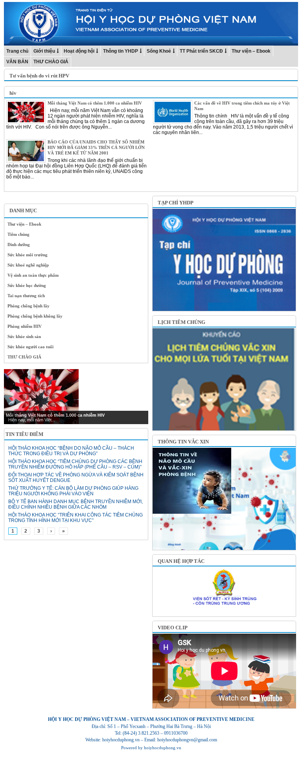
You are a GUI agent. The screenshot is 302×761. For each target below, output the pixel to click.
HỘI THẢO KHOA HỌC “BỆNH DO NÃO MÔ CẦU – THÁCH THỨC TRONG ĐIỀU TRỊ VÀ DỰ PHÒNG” (71, 450)
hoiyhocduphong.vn (162, 747)
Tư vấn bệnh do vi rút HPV (39, 76)
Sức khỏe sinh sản (24, 336)
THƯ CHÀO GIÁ (50, 61)
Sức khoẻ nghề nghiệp (28, 265)
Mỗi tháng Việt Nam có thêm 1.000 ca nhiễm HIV (95, 103)
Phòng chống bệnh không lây (35, 316)
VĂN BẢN (17, 61)
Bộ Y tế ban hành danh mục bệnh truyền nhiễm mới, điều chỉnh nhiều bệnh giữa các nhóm (75, 504)
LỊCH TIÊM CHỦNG (181, 322)
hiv (13, 93)
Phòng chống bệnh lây (28, 305)
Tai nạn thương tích (26, 295)
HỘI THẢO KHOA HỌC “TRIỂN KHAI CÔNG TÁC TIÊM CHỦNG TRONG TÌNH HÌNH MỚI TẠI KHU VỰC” (75, 517)
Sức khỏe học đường (26, 285)
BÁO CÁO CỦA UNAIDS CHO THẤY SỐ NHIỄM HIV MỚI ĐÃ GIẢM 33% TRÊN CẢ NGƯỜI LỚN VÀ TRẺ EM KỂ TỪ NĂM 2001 (96, 147)
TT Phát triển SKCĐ (201, 51)
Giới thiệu (44, 51)
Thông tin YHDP (120, 51)
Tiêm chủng (18, 234)
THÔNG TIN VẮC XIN (183, 442)
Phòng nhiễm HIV (24, 326)
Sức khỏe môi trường (27, 254)
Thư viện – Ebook (251, 51)
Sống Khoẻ (159, 51)
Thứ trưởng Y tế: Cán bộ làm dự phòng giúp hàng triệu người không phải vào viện (73, 490)
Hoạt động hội (79, 51)
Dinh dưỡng (18, 244)
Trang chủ (17, 51)
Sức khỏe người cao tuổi (30, 346)
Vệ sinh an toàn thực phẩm (33, 275)
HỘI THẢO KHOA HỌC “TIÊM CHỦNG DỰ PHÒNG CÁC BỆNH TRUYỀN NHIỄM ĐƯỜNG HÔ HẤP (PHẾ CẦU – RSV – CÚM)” (75, 464)
